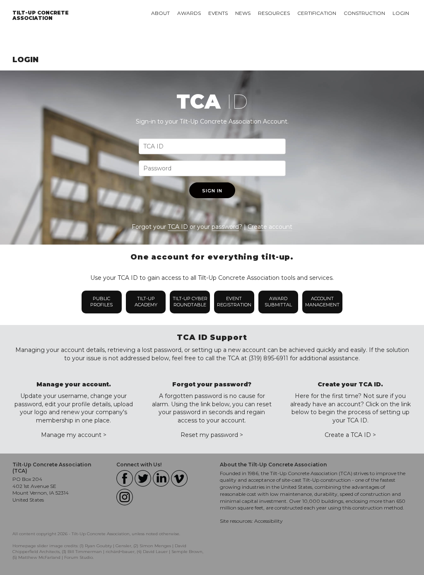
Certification (316, 13)
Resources (274, 13)
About (160, 13)
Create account (270, 226)
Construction (364, 13)
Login (401, 13)
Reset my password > (212, 435)
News (243, 13)
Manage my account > (73, 435)
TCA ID (178, 226)
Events (218, 13)
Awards (189, 13)
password (225, 226)
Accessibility (268, 521)
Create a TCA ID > (350, 435)
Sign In (212, 191)
